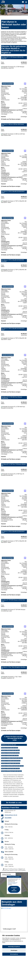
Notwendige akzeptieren (14, 946)
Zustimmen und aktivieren (14, 889)
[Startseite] (4, 1)
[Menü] (26, 2)
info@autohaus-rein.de (11, 815)
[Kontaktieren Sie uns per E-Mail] (23, 2)
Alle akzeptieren (14, 954)
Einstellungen (14, 950)
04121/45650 (8, 817)
